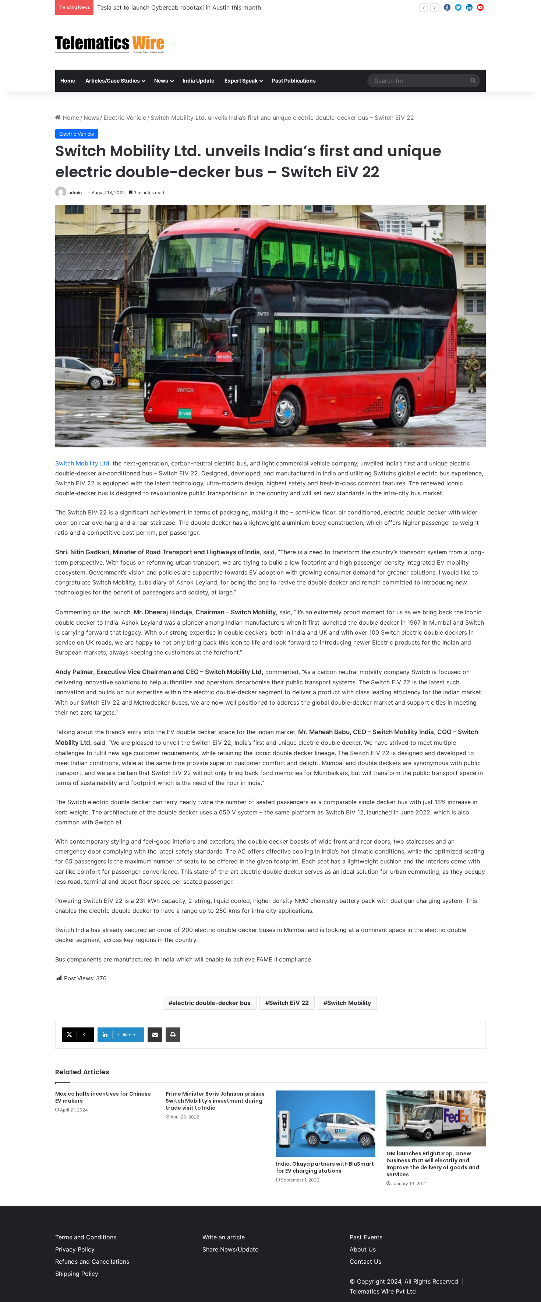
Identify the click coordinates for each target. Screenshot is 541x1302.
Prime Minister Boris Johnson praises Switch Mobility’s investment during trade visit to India (215, 1100)
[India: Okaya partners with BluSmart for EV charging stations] (325, 1123)
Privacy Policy (75, 1249)
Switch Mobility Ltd (82, 463)
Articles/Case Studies (112, 80)
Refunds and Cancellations (92, 1261)
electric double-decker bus (211, 1002)
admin (75, 192)
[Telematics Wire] (110, 42)
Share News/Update (230, 1249)
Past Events (366, 1237)
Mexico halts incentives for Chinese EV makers (103, 1097)
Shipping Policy (76, 1273)
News (161, 80)
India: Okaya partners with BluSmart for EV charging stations (325, 1167)
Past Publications (294, 80)
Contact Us (365, 1261)
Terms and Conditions (85, 1237)
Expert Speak (241, 80)
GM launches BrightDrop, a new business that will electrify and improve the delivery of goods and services (432, 1164)
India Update (198, 80)
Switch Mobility (349, 1002)
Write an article (223, 1237)
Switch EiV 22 (289, 1002)
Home (67, 80)
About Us (363, 1249)
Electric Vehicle (124, 117)
